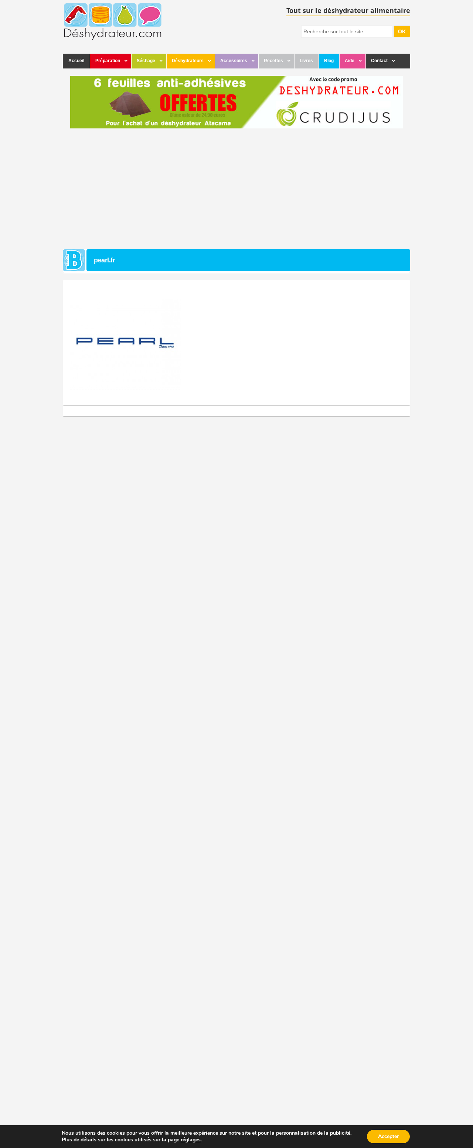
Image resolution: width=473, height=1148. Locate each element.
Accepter (388, 1136)
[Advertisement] (236, 190)
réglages (191, 1140)
